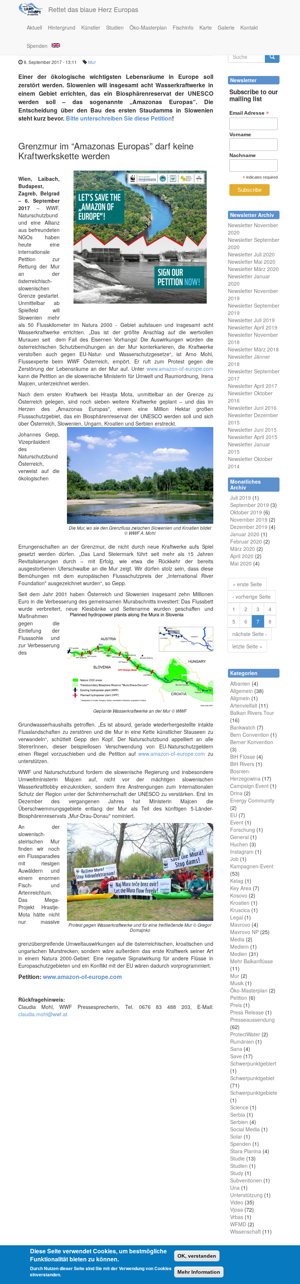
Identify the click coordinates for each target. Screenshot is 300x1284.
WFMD (238, 1224)
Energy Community (252, 800)
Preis (236, 1005)
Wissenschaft (245, 1231)
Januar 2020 (244, 534)
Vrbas (236, 1216)
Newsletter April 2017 (252, 385)
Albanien (240, 683)
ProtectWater (245, 1034)
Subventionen (246, 1180)
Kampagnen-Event (251, 866)
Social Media (245, 1129)
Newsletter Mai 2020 (251, 261)
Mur (92, 62)
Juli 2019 (240, 497)
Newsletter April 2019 (252, 327)
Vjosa (236, 1209)
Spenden (37, 45)
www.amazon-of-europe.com (180, 368)
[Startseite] (33, 9)
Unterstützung (246, 1195)
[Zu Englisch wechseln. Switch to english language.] (55, 45)
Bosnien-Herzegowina (245, 774)
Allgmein (240, 698)
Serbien (239, 1121)
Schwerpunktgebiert (253, 1063)
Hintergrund (61, 27)
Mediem (239, 946)
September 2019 (249, 504)
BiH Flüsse (242, 756)
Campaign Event (249, 785)
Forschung (242, 829)
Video (236, 1202)
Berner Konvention (251, 742)
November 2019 (248, 519)
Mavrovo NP (244, 932)
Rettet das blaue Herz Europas (93, 9)
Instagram (242, 851)
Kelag (236, 880)
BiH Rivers (242, 763)
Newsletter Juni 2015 (252, 429)
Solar (236, 1136)
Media (237, 939)
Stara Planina (245, 1151)
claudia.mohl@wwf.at (42, 1014)
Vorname (240, 134)
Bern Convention (249, 734)
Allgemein (241, 690)
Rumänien (242, 1041)
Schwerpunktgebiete (253, 1092)
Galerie (226, 27)
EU (233, 815)
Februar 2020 (246, 541)
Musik (237, 983)
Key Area (240, 888)
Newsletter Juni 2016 (252, 407)
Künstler (90, 27)
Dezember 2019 (248, 526)
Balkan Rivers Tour (252, 712)
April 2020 (242, 556)
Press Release (247, 1012)
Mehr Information (198, 1272)
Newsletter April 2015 (252, 437)
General (239, 837)
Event (236, 822)
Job (234, 858)
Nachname (242, 155)
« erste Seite (247, 584)
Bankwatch (242, 727)
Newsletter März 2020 (253, 269)
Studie (237, 1158)
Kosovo (238, 895)
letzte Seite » (247, 646)
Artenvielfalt (243, 705)
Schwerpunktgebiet (252, 1078)
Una (235, 1187)
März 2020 (242, 548)
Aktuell (34, 27)
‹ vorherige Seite (251, 596)
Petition (238, 997)
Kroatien (240, 902)
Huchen (239, 844)
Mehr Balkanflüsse (251, 961)
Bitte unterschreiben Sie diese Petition (119, 118)
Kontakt (249, 27)
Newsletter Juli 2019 (251, 320)
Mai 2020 (241, 563)
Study (236, 1173)
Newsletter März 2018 (253, 349)
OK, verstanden (196, 1256)
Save (236, 1056)
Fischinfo (183, 27)
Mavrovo (240, 924)
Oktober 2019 (246, 512)
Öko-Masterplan (148, 27)
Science (239, 1107)
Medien (238, 953)
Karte (205, 27)
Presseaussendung (252, 1019)
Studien (115, 27)
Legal (236, 917)
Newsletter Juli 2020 (251, 254)
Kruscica (240, 910)
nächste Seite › (249, 633)
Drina (236, 793)
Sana (236, 1048)
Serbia (237, 1114)
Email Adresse (249, 113)
